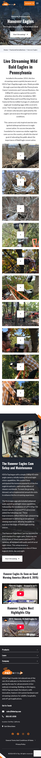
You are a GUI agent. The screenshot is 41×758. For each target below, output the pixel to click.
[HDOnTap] (9, 3)
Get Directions (9, 726)
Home (6, 50)
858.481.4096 (11, 716)
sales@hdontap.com (13, 711)
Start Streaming (11, 559)
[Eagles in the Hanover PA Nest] (20, 182)
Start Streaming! (19, 34)
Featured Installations (17, 50)
